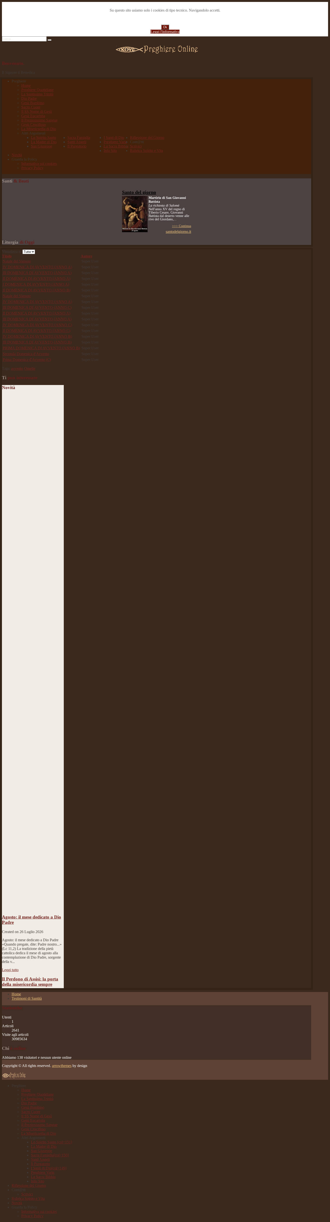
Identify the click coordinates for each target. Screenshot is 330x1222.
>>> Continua (181, 226)
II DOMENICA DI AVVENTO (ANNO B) (36, 290)
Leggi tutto (10, 962)
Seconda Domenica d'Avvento (26, 354)
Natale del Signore (17, 261)
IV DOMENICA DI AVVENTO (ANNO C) (37, 325)
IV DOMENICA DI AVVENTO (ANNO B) (37, 336)
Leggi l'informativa (165, 32)
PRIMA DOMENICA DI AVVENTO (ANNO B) (41, 348)
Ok (165, 27)
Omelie (29, 368)
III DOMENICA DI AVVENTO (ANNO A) (37, 273)
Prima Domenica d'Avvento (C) (27, 360)
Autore (86, 256)
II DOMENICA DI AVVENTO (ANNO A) (36, 279)
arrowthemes (62, 1066)
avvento (17, 368)
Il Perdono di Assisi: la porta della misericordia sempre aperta (30, 976)
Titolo (7, 256)
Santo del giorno (139, 192)
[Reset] (49, 40)
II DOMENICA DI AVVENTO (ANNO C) (36, 331)
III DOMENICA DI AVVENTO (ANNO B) (37, 342)
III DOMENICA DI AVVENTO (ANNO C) (37, 307)
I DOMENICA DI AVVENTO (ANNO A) (36, 284)
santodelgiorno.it (178, 232)
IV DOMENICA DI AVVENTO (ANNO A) (37, 267)
